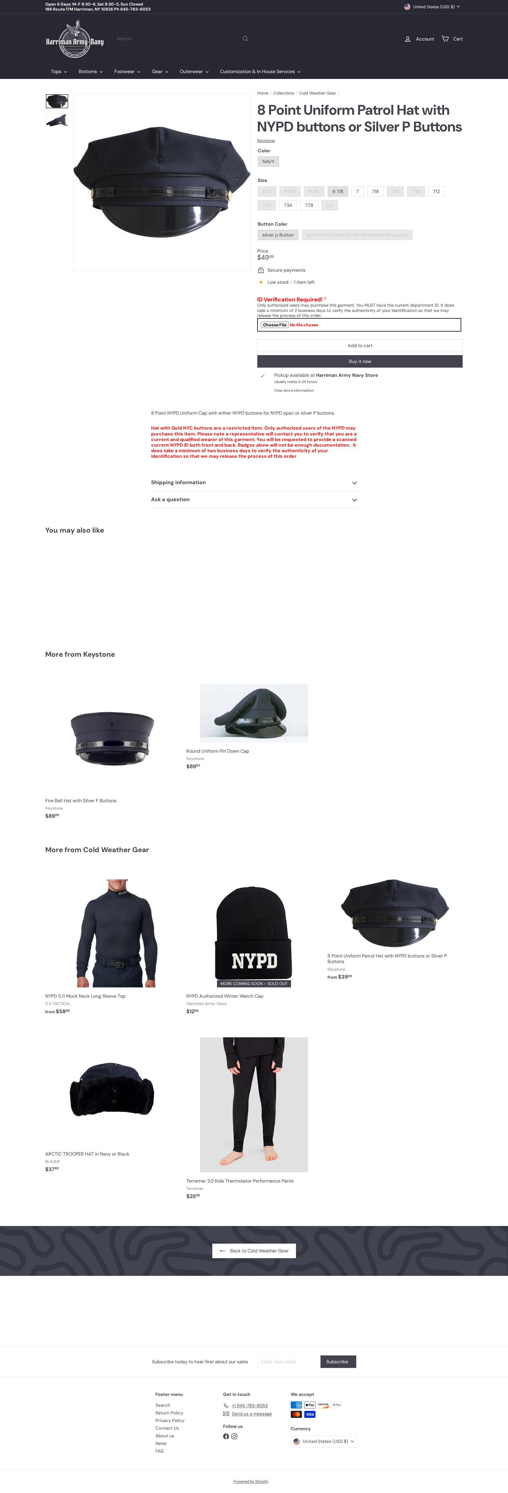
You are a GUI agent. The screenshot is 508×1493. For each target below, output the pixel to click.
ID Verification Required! (289, 299)
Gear (158, 71)
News (161, 1443)
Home (262, 93)
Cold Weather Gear (317, 93)
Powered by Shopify (251, 1481)
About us (165, 1436)
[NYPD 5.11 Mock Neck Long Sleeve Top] (113, 943)
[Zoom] (161, 182)
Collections (283, 93)
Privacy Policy (170, 1420)
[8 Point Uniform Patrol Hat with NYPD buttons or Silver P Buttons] (77, 588)
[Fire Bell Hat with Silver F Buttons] (113, 748)
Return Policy (169, 1413)
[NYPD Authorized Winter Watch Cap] (254, 943)
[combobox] (183, 38)
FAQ (160, 1451)
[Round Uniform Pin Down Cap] (254, 723)
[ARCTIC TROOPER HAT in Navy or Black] (113, 1101)
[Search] (245, 38)
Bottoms (88, 71)
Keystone (99, 654)
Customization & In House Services (258, 71)
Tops (57, 71)
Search (163, 1405)
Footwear (125, 71)
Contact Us (167, 1428)
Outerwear (192, 71)
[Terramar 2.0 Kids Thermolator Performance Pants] (254, 1115)
